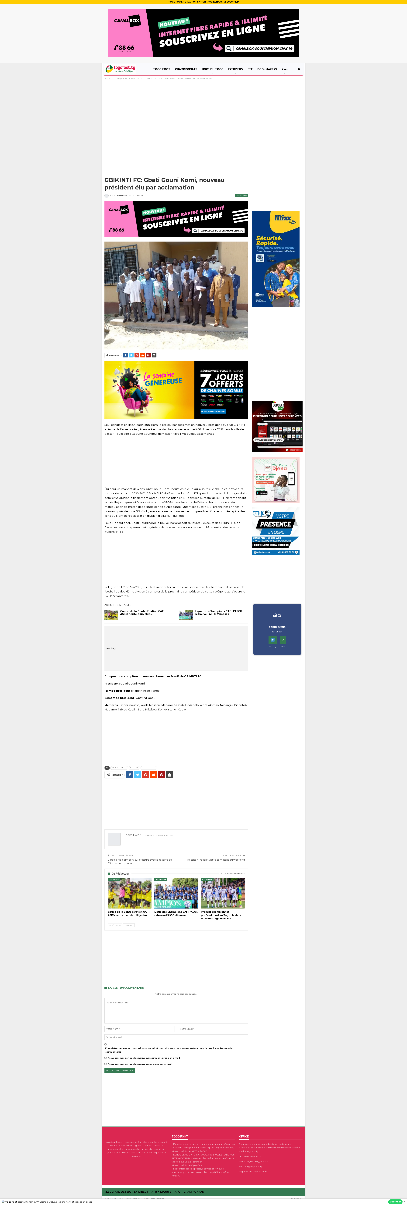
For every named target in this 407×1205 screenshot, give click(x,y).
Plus (284, 69)
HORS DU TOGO (213, 69)
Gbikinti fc (134, 768)
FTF (250, 69)
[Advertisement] (203, 104)
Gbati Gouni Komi (119, 768)
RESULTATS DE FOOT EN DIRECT (126, 1191)
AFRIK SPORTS (161, 1191)
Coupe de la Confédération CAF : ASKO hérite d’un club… (142, 613)
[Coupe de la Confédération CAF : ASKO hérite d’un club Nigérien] (111, 615)
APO (177, 1191)
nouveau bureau (148, 768)
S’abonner (395, 1202)
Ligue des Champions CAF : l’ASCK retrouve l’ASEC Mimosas (218, 613)
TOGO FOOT (161, 69)
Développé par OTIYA (277, 647)
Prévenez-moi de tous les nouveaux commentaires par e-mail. (144, 1058)
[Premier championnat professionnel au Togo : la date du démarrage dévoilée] (223, 893)
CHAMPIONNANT (195, 1191)
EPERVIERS (235, 69)
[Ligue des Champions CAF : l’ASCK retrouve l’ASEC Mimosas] (186, 615)
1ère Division (241, 195)
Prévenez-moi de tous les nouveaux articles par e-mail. (140, 1064)
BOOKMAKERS (267, 69)
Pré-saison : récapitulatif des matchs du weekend (215, 859)
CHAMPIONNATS (186, 69)
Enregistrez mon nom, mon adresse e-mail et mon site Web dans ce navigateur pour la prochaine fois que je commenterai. (168, 1050)
